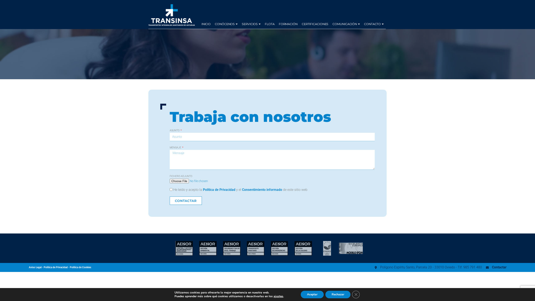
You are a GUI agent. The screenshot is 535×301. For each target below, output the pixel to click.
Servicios (250, 24)
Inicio (206, 24)
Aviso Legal (35, 267)
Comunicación (344, 24)
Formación (288, 24)
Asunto (175, 130)
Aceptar (312, 294)
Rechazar (338, 294)
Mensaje (176, 147)
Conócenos (225, 24)
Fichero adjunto (181, 176)
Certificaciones (315, 24)
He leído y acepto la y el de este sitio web (240, 190)
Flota (270, 24)
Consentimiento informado (262, 190)
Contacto (372, 24)
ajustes (278, 296)
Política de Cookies (80, 267)
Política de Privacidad (219, 190)
